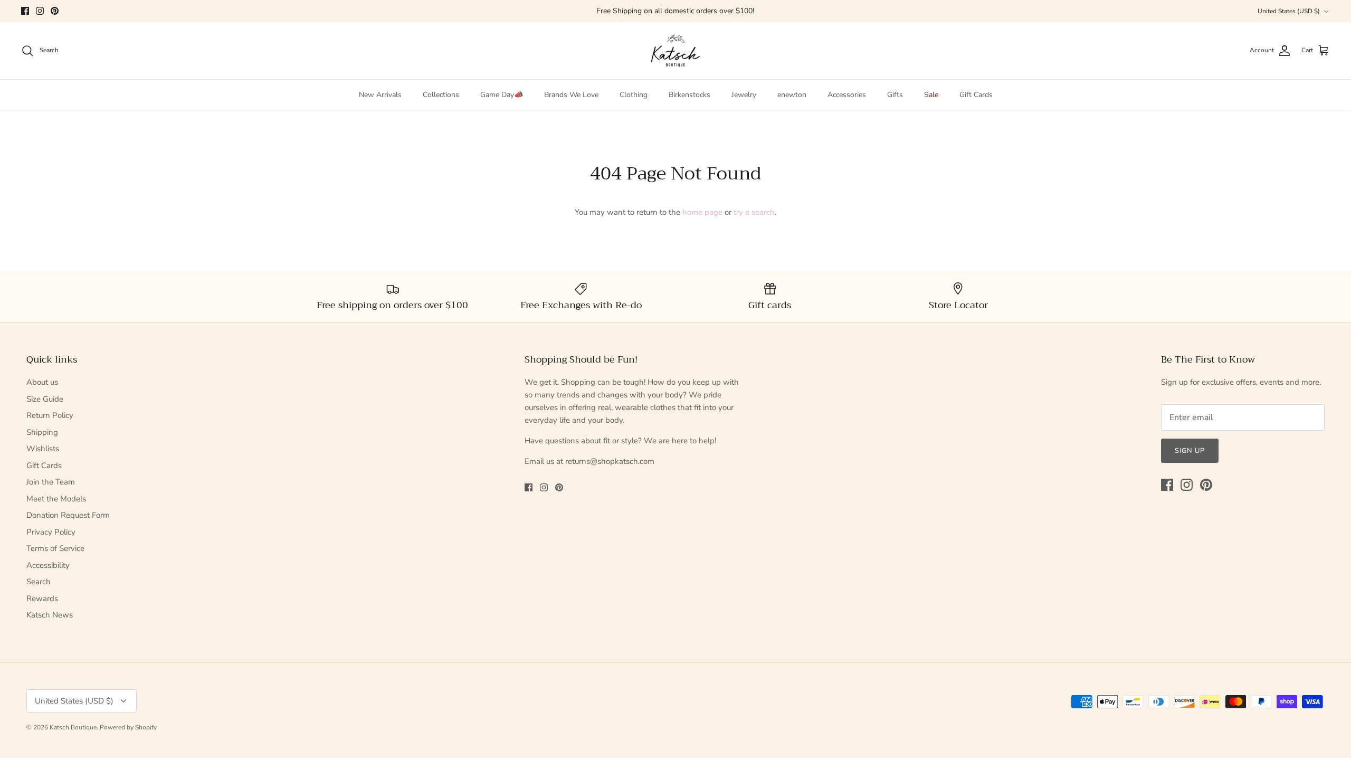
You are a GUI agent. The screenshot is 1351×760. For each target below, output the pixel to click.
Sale (931, 95)
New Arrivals (380, 95)
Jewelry (743, 95)
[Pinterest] (55, 11)
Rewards (42, 598)
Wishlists (42, 448)
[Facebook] (25, 11)
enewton (791, 95)
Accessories (846, 95)
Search (38, 581)
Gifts (895, 95)
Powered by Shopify (128, 727)
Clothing (634, 95)
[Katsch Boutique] (675, 51)
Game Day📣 (501, 95)
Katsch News (49, 615)
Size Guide (44, 399)
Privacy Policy (50, 532)
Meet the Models (56, 498)
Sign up (1190, 450)
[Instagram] (40, 11)
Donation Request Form (68, 515)
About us (42, 382)
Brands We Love (571, 95)
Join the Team (50, 482)
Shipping (42, 432)
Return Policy (49, 415)
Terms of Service (55, 548)
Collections (441, 95)
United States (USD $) (1289, 11)
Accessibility (48, 565)
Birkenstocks (689, 95)
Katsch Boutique (73, 727)
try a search (754, 212)
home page (702, 212)
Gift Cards (976, 95)
